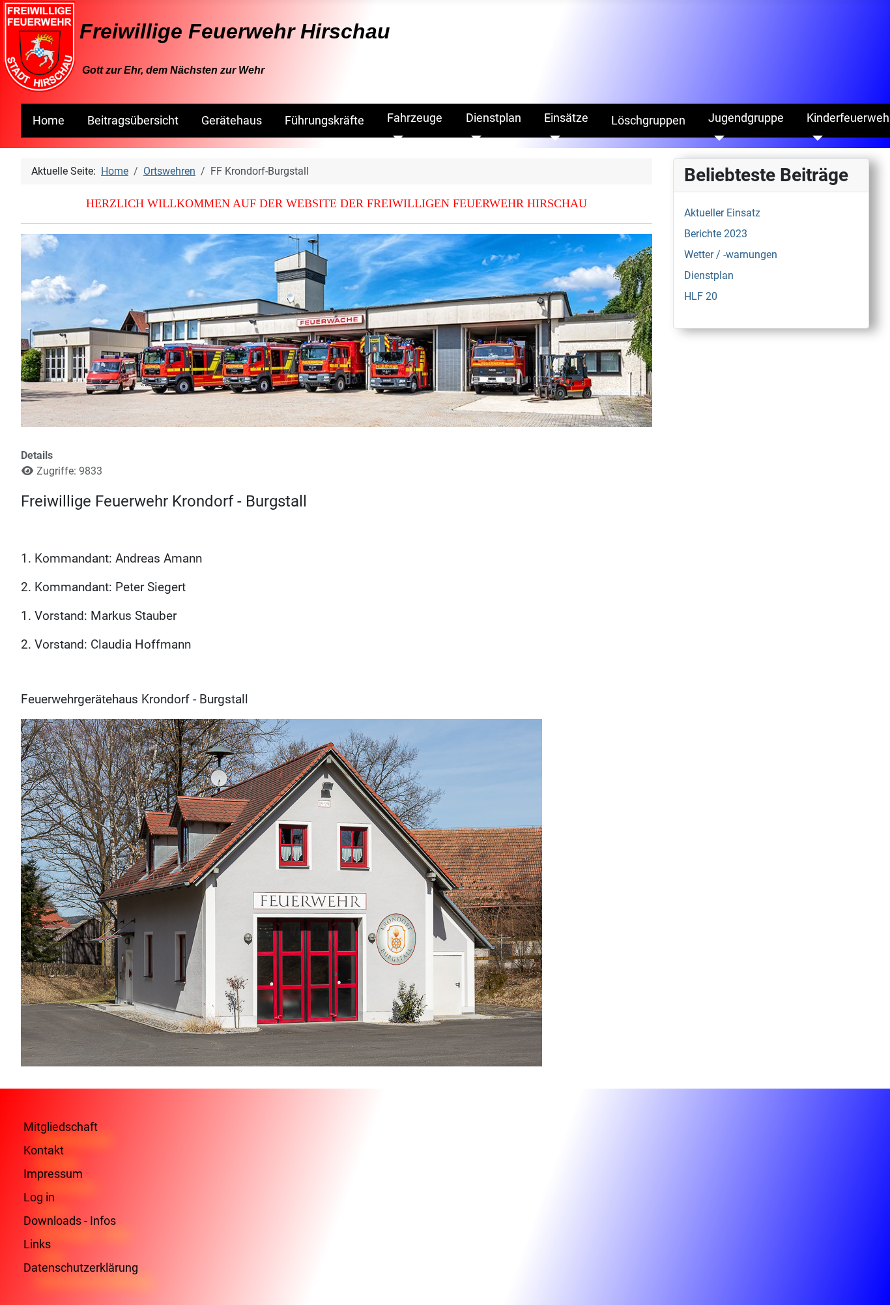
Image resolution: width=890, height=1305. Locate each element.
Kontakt (43, 1150)
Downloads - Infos (69, 1220)
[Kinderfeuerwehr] (815, 138)
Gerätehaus (231, 120)
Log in (39, 1197)
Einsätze (566, 118)
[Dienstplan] (474, 138)
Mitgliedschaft (60, 1127)
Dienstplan (493, 118)
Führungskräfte (324, 120)
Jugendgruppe (746, 118)
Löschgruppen (648, 120)
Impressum (53, 1173)
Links (37, 1244)
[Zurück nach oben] (867, 1281)
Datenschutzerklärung (80, 1267)
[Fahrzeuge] (395, 138)
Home (49, 120)
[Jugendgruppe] (716, 138)
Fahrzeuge (414, 118)
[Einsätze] (552, 138)
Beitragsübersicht (133, 120)
